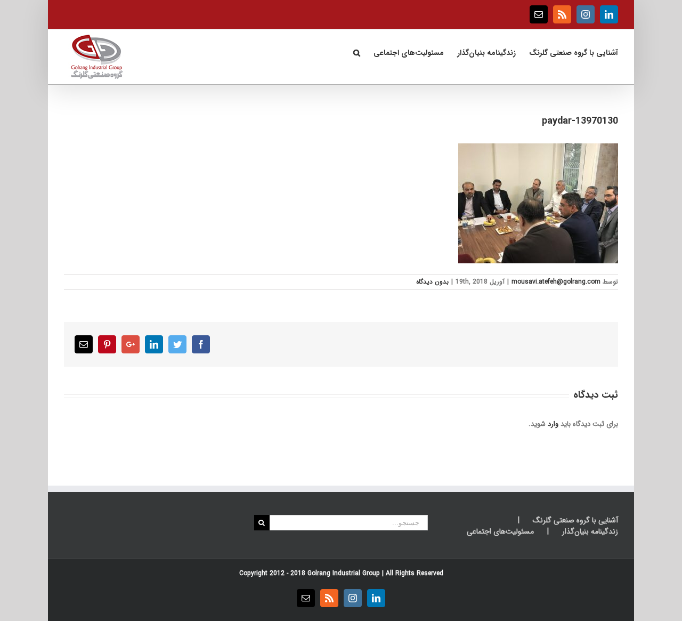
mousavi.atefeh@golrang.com (556, 282)
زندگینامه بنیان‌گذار (590, 531)
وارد (553, 424)
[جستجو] (356, 51)
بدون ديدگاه (432, 282)
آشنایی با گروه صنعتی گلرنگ (575, 520)
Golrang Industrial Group (343, 573)
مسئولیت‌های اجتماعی (500, 531)
